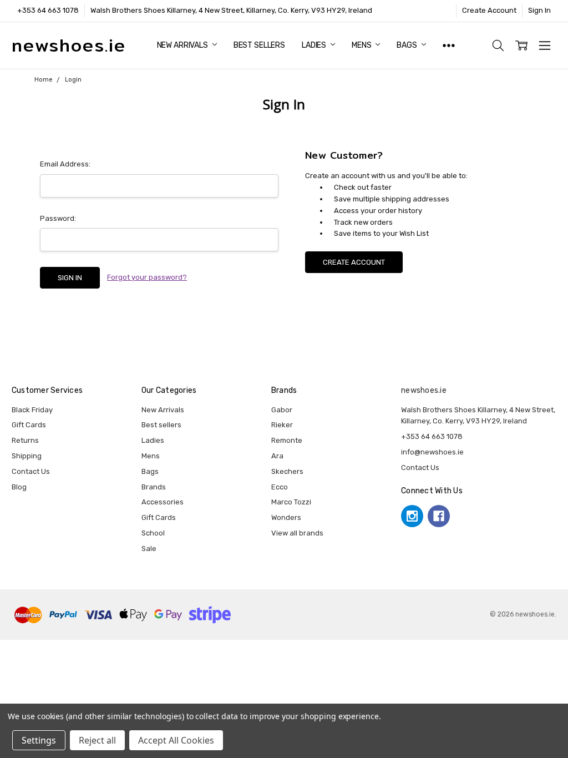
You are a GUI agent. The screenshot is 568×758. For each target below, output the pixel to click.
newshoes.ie (424, 390)
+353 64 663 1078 (48, 10)
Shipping (27, 456)
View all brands (297, 533)
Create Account (489, 10)
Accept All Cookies (176, 740)
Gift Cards (29, 425)
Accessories (162, 502)
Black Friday (32, 410)
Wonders (286, 517)
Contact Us (31, 471)
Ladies (315, 45)
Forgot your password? (147, 277)
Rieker (282, 425)
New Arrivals (183, 45)
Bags (407, 45)
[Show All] (448, 45)
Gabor (281, 410)
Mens (362, 45)
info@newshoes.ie (432, 452)
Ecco (279, 487)
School (153, 533)
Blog (19, 487)
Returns (25, 440)
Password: (58, 218)
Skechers (287, 471)
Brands (153, 487)
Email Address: (65, 164)
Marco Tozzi (291, 502)
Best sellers (259, 45)
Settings (39, 740)
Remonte (286, 440)
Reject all (97, 740)
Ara (277, 456)
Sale (148, 548)
